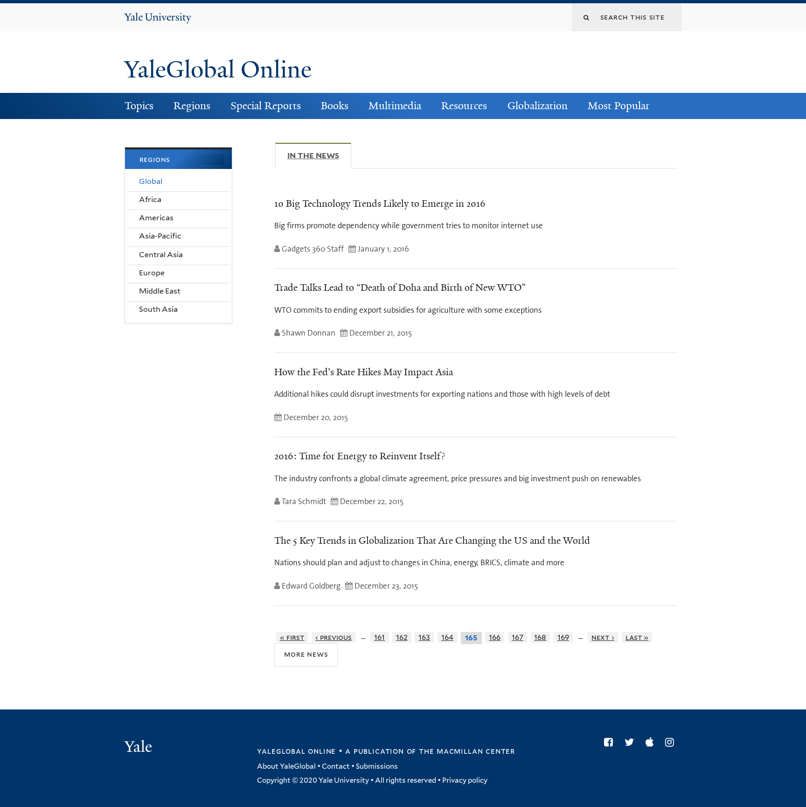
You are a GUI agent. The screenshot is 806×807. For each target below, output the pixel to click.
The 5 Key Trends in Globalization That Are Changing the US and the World (432, 540)
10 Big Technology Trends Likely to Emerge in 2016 (380, 203)
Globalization (537, 105)
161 (379, 637)
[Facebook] (611, 742)
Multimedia (394, 105)
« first (292, 637)
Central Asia (161, 254)
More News (306, 654)
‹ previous (333, 637)
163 (424, 637)
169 (563, 637)
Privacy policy (464, 780)
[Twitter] (632, 742)
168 (540, 637)
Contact (336, 766)
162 (402, 637)
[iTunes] (652, 742)
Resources (464, 105)
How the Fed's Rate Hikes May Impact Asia (363, 372)
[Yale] (139, 747)
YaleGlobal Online (218, 69)
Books (334, 105)
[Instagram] (672, 742)
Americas (156, 217)
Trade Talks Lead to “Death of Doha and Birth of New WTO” (400, 287)
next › (602, 637)
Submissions (377, 766)
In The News (319, 155)
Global (150, 181)
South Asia (158, 309)
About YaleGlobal (286, 766)
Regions (192, 105)
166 (494, 637)
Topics (139, 105)
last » (637, 637)
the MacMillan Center (467, 751)
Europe (152, 272)
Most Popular (619, 105)
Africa (150, 199)
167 (517, 637)
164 (447, 637)
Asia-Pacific (160, 236)
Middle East (160, 291)
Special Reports (265, 105)
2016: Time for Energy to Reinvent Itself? (359, 456)
